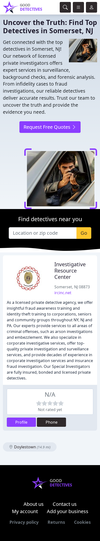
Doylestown (31, 447)
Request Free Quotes (48, 127)
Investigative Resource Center (70, 270)
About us (34, 504)
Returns (56, 522)
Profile (21, 422)
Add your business (67, 511)
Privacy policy (24, 522)
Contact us (65, 504)
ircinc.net (62, 292)
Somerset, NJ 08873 (72, 287)
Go (84, 233)
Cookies (82, 522)
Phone (52, 422)
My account (25, 511)
